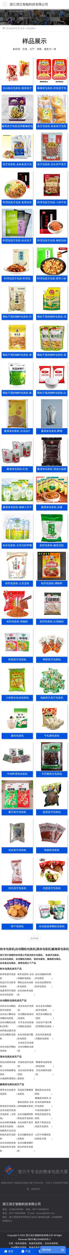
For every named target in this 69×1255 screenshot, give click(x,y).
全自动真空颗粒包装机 (8, 1048)
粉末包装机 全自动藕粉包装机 (25, 976)
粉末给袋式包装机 (8, 976)
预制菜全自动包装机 (43, 1092)
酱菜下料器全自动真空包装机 (43, 1124)
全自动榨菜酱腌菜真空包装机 (8, 1124)
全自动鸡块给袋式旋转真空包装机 (8, 1146)
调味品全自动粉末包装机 (25, 984)
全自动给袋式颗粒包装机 (25, 1036)
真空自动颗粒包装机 (44, 1016)
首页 (22, 28)
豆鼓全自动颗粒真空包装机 (8, 1008)
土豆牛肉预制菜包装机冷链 (43, 1136)
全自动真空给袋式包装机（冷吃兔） (8, 1114)
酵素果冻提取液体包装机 (44, 1064)
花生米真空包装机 (26, 1008)
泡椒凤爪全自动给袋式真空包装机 (8, 1134)
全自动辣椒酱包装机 (8, 1072)
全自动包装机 (6, 959)
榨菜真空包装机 (8, 1106)
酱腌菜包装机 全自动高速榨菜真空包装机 (43, 1102)
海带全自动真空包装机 (8, 1092)
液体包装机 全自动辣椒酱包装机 (25, 1104)
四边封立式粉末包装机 (8, 984)
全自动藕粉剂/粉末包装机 (43, 976)
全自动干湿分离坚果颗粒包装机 (44, 1024)
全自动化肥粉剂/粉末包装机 (43, 984)
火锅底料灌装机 (8, 1078)
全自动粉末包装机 (25, 992)
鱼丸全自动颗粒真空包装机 (44, 1008)
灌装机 (20, 1078)
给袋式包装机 (52, 955)
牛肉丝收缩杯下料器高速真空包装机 (43, 1114)
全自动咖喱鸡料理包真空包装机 (25, 1116)
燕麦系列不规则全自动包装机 (8, 992)
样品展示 (31, 28)
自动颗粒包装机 (23, 959)
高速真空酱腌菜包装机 (25, 1092)
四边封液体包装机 (8, 1064)
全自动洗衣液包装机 (26, 1072)
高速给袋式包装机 (26, 1064)
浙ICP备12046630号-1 (39, 1239)
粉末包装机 (37, 955)
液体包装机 (39, 959)
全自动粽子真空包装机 (25, 1124)
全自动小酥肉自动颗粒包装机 (8, 1016)
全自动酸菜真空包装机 (25, 1136)
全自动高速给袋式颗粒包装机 (43, 1036)
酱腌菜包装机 (54, 959)
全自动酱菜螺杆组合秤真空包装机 (25, 1146)
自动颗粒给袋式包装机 (26, 1016)
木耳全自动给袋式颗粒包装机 (26, 1024)
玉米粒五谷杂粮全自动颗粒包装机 (26, 1046)
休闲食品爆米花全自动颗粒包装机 (8, 1034)
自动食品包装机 (8, 963)
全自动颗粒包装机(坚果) (8, 1024)
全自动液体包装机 (44, 1072)
